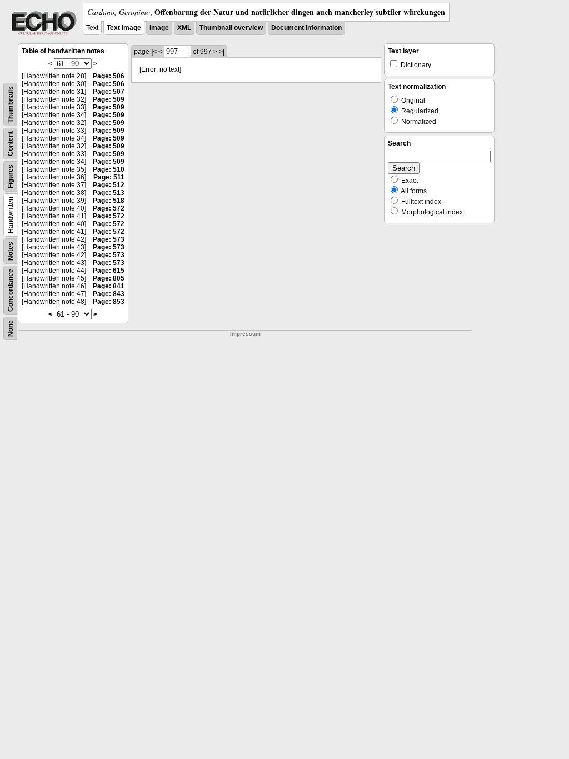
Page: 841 (108, 286)
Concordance (10, 290)
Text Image (124, 28)
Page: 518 (108, 200)
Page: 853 (108, 302)
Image (159, 28)
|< (154, 52)
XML (184, 28)
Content (10, 143)
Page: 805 (108, 278)
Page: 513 (108, 193)
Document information (306, 28)
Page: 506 (108, 76)
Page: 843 (108, 294)
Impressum (245, 334)
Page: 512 (108, 185)
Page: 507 (108, 92)
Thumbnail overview (231, 28)
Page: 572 (108, 208)
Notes (10, 251)
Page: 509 (108, 99)
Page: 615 (108, 270)
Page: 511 (108, 177)
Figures (10, 176)
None (10, 328)
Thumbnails (10, 104)
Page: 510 (108, 169)
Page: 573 (108, 239)
